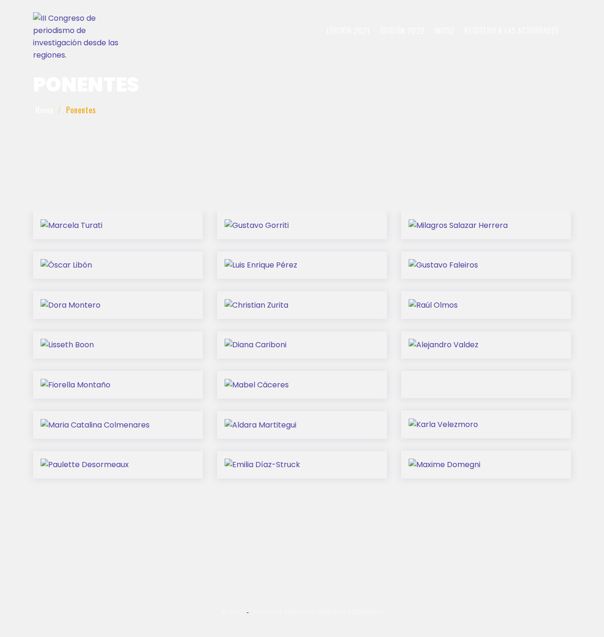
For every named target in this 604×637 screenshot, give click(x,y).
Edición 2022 (402, 30)
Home (44, 110)
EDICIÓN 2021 (348, 30)
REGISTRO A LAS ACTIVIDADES (511, 30)
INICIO (444, 30)
